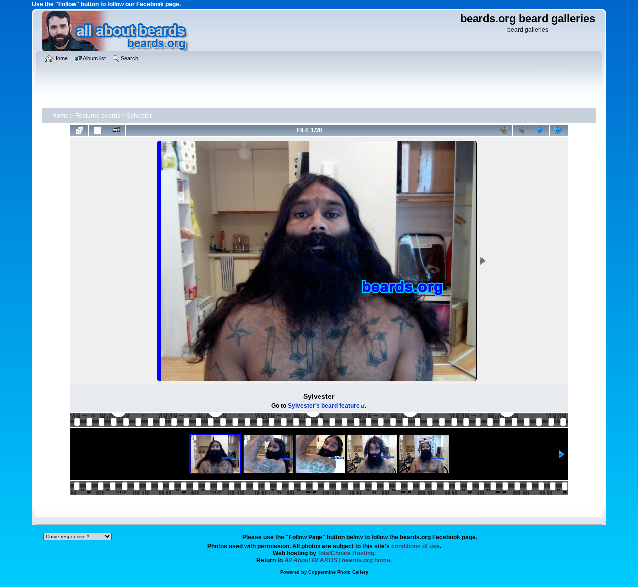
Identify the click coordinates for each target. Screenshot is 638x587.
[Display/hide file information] (98, 130)
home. (338, 560)
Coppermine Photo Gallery (338, 572)
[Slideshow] (116, 130)
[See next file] (540, 130)
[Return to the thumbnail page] (79, 130)
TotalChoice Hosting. (347, 553)
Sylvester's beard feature (324, 405)
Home (60, 115)
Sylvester (139, 115)
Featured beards (97, 115)
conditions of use (415, 546)
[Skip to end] (559, 130)
